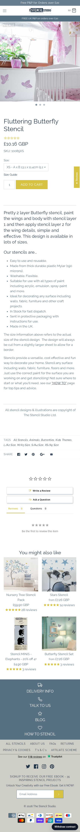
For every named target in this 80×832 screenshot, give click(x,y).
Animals (34, 440)
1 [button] (36, 105)
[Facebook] (36, 766)
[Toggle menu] (4, 10)
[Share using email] (51, 454)
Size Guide (10, 174)
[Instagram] (44, 766)
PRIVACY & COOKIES (17, 750)
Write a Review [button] (41, 490)
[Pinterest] (52, 766)
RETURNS (67, 743)
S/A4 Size (37, 445)
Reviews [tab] (13, 508)
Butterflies (47, 440)
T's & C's (41, 750)
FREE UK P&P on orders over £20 (40, 18)
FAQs (52, 743)
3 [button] (44, 105)
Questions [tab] (36, 508)
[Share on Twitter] (26, 454)
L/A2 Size (10, 445)
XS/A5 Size (52, 445)
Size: (6, 160)
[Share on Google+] (42, 454)
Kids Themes (64, 440)
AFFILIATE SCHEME (64, 750)
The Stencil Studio (44, 806)
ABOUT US (37, 743)
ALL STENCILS (15, 743)
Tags (7, 440)
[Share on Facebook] (18, 454)
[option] (40, 61)
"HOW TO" (59, 383)
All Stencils (21, 440)
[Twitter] (28, 766)
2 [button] (40, 105)
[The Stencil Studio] (40, 11)
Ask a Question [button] (41, 499)
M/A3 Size (23, 445)
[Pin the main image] (33, 454)
